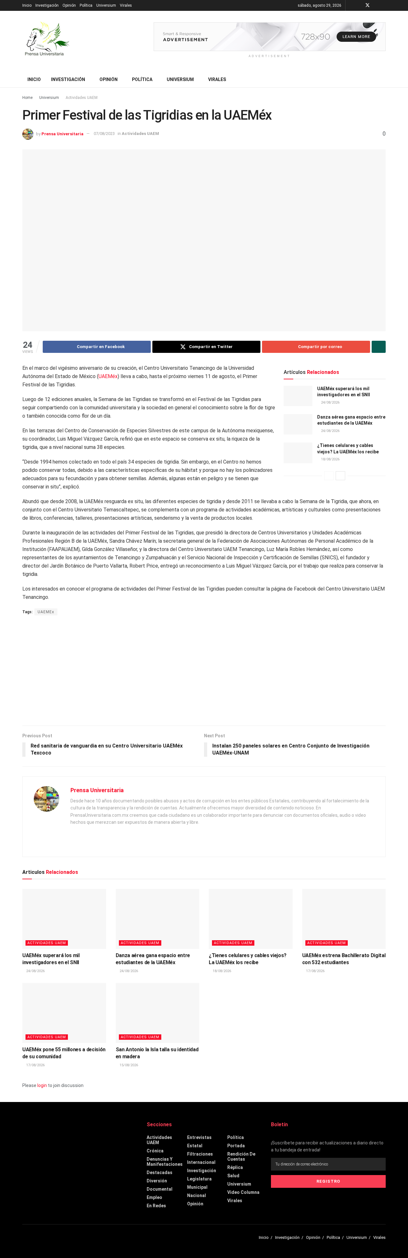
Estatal (194, 1145)
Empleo (154, 1197)
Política (86, 5)
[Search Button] (383, 79)
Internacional (201, 1162)
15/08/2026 (128, 1065)
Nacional (196, 1195)
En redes (156, 1205)
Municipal (197, 1187)
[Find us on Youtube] (376, 5)
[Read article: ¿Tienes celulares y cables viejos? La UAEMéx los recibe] (298, 453)
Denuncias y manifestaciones (165, 1162)
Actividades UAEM (82, 97)
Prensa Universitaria (62, 133)
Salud (233, 1175)
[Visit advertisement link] (270, 36)
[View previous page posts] (329, 475)
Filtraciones (200, 1154)
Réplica (235, 1167)
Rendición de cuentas (241, 1156)
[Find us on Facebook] (359, 5)
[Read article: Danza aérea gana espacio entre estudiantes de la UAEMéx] (298, 424)
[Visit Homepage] (46, 41)
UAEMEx (46, 612)
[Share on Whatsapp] (379, 347)
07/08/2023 (104, 133)
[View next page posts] (340, 475)
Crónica (155, 1150)
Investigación (47, 5)
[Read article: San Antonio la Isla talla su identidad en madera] (158, 1013)
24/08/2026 (329, 402)
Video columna (243, 1192)
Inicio (27, 5)
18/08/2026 (329, 459)
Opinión (69, 5)
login (42, 1085)
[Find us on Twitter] (367, 5)
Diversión (157, 1180)
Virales (126, 5)
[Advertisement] (204, 671)
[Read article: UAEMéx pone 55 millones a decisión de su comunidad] (64, 1013)
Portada (236, 1145)
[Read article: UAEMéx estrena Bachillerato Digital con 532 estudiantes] (344, 919)
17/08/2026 (314, 971)
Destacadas (159, 1172)
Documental (159, 1189)
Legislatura (199, 1178)
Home (27, 97)
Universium (106, 5)
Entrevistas (199, 1137)
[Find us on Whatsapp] (384, 5)
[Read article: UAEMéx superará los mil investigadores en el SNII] (298, 396)
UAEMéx (108, 376)
